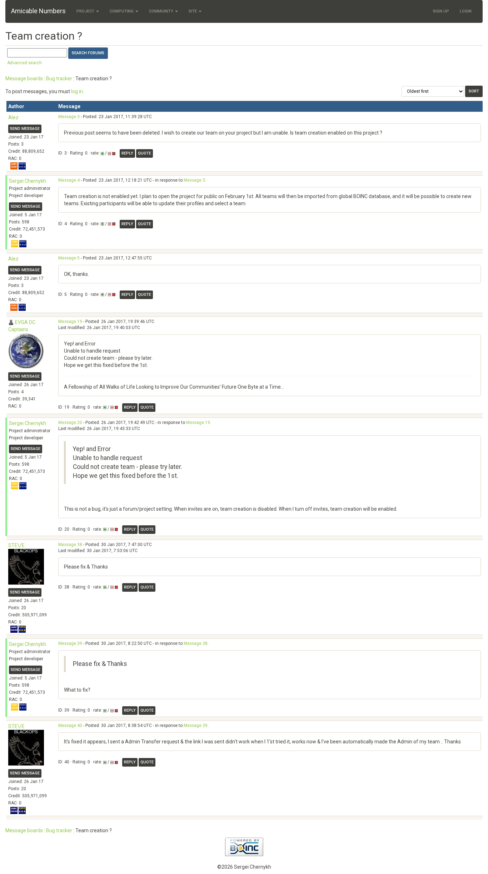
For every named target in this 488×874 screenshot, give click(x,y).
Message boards (24, 78)
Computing (122, 11)
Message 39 (70, 643)
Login (466, 11)
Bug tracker (59, 78)
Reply (127, 153)
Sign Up (441, 11)
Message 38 (70, 544)
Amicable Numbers (38, 11)
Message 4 (69, 180)
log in (77, 91)
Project (85, 11)
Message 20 (70, 422)
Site (193, 11)
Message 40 (70, 725)
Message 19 (70, 321)
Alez (13, 117)
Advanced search (24, 62)
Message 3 (69, 116)
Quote (144, 153)
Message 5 (69, 258)
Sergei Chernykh (27, 181)
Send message (25, 128)
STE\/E (16, 545)
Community (161, 11)
